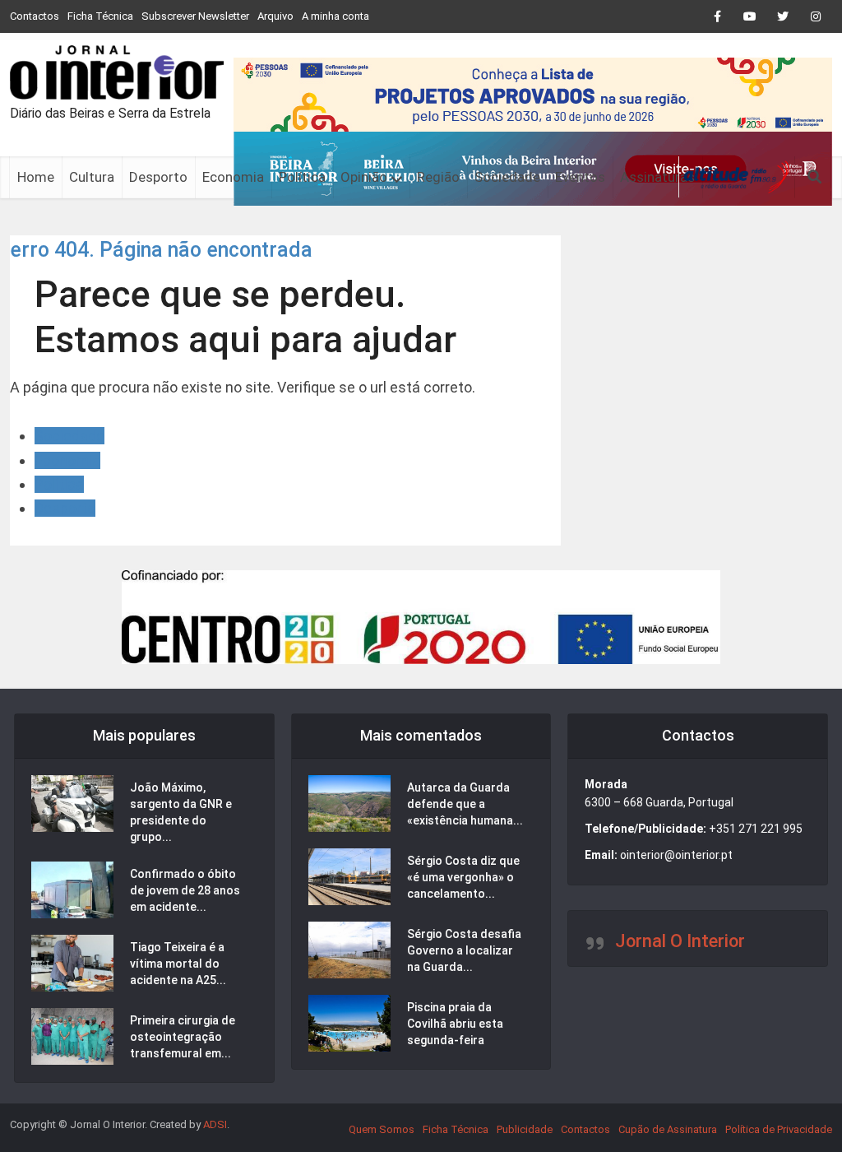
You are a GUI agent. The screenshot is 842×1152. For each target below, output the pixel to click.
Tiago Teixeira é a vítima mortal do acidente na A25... (178, 964)
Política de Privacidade (778, 1129)
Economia (233, 177)
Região (438, 177)
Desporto (158, 177)
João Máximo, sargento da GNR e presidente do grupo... (181, 812)
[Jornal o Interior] (117, 72)
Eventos (580, 177)
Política (302, 177)
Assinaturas (657, 177)
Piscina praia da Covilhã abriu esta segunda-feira (455, 1024)
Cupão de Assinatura (667, 1129)
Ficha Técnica (100, 16)
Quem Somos (381, 1129)
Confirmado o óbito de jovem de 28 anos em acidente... (185, 890)
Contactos (34, 16)
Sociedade (507, 177)
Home (35, 177)
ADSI (215, 1124)
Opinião (363, 177)
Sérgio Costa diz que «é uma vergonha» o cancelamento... (463, 877)
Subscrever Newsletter (195, 16)
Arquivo (275, 16)
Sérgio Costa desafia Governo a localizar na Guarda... (464, 950)
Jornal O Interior (680, 941)
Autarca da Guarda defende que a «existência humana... (465, 804)
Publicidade (525, 1129)
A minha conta (335, 16)
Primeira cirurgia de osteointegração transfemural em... (182, 1037)
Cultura (91, 177)
